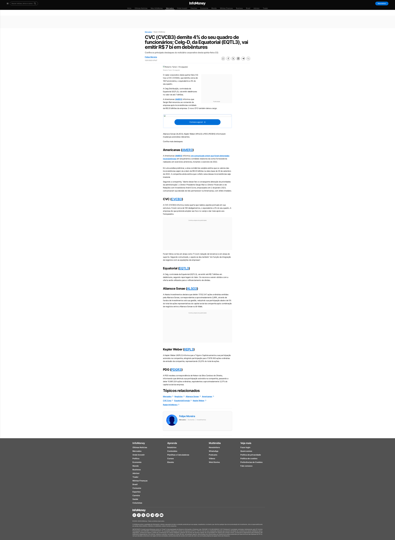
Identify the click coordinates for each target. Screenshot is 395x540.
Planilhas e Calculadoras (178, 455)
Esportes (136, 492)
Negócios (178, 396)
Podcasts (213, 455)
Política (135, 458)
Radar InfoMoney (170, 405)
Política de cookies (248, 458)
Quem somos (246, 451)
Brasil (248, 8)
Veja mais (245, 443)
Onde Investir (182, 8)
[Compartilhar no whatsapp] (223, 58)
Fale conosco (246, 466)
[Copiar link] (248, 58)
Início (129, 8)
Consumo (136, 488)
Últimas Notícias (141, 8)
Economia (204, 8)
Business (239, 8)
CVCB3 (176, 199)
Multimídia (215, 443)
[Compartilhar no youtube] (161, 515)
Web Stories (214, 462)
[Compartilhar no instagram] (134, 515)
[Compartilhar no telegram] (243, 58)
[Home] (197, 3)
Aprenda (172, 443)
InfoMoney (138, 443)
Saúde (135, 499)
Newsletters (382, 3)
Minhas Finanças (226, 8)
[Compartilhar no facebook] (228, 58)
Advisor (257, 8)
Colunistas (137, 503)
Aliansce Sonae (192, 396)
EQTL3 (184, 268)
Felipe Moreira (151, 57)
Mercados (170, 8)
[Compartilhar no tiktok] (157, 515)
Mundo (214, 8)
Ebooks (170, 462)
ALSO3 (192, 288)
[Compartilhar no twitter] (233, 58)
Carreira (136, 495)
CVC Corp (167, 401)
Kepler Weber (198, 401)
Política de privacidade (250, 455)
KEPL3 (188, 349)
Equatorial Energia (182, 401)
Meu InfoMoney (157, 8)
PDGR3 (176, 369)
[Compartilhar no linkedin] (238, 58)
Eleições (194, 8)
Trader (265, 8)
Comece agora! (196, 122)
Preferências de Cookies (251, 462)
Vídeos (212, 458)
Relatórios (171, 447)
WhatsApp (213, 451)
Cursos (170, 458)
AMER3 (178, 99)
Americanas (207, 396)
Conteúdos (172, 451)
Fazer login (245, 447)
